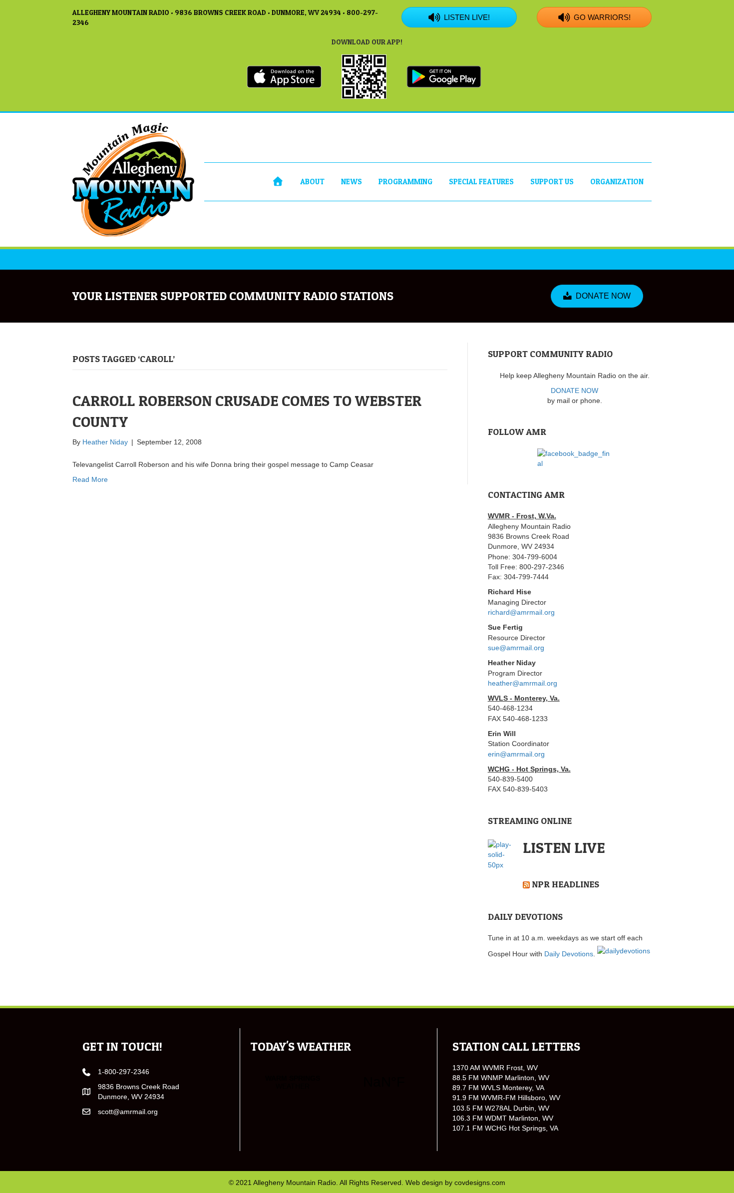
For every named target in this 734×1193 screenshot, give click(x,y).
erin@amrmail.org (516, 754)
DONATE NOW (574, 391)
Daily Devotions (568, 954)
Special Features (481, 181)
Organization (617, 181)
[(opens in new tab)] (284, 76)
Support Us (552, 181)
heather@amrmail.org (522, 683)
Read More (90, 479)
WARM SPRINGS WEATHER (338, 1082)
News (351, 181)
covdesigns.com (479, 1183)
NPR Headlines (565, 884)
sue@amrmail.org (516, 648)
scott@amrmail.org (128, 1112)
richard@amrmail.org (521, 612)
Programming (405, 181)
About (312, 181)
